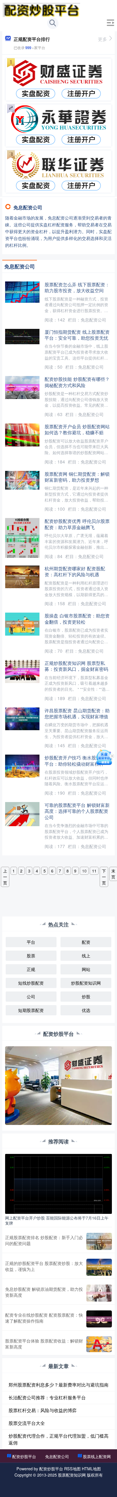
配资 (86, 942)
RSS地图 (72, 1468)
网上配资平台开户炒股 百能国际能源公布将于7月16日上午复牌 (56, 1220)
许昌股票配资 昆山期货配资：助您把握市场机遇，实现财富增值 (77, 713)
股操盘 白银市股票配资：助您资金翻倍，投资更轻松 (77, 618)
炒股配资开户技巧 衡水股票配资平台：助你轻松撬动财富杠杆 (77, 760)
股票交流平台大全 (27, 1423)
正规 (31, 969)
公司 (31, 996)
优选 (86, 1010)
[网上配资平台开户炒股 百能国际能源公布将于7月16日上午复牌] (58, 1183)
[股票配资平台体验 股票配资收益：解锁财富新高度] (99, 1344)
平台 (31, 942)
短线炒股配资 (31, 983)
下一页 (104, 877)
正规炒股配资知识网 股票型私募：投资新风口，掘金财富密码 (76, 665)
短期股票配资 (31, 1010)
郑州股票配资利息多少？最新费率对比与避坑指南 (58, 1384)
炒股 (86, 996)
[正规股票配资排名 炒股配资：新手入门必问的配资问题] (99, 1241)
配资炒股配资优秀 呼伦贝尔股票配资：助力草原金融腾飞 (77, 523)
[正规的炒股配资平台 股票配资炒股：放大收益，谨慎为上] (99, 1267)
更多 (102, 39)
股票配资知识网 (72, 1475)
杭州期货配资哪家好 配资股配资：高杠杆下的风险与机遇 (75, 571)
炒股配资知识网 (86, 983)
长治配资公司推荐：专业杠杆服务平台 (47, 1397)
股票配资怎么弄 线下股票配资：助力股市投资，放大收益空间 (77, 287)
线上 (86, 956)
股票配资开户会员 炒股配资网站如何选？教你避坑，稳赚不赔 (77, 429)
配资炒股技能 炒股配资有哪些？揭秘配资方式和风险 (77, 381)
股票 (31, 956)
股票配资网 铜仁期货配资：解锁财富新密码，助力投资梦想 (77, 476)
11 (94, 871)
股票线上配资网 (97, 1456)
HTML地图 (91, 1468)
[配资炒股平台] (41, 9)
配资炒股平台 (24, 1456)
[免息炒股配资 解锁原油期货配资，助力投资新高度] (99, 1293)
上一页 (5, 877)
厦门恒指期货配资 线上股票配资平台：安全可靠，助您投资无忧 (77, 334)
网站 (86, 969)
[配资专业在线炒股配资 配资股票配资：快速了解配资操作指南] (99, 1318)
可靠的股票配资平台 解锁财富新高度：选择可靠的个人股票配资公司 (77, 810)
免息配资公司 (57, 1456)
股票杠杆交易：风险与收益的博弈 (43, 1410)
